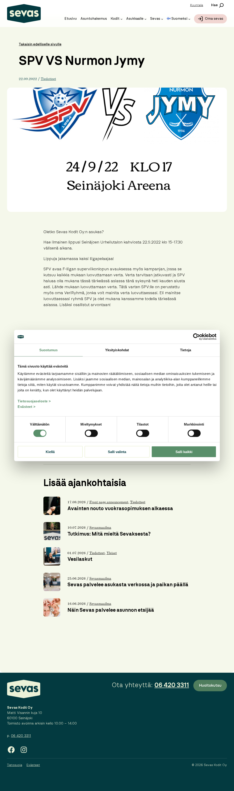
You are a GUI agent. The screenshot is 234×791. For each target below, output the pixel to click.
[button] (196, 5)
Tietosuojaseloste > (34, 401)
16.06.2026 (76, 604)
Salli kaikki (184, 452)
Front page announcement (108, 502)
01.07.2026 (76, 553)
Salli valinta (117, 452)
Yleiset (111, 553)
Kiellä (50, 452)
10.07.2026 (76, 528)
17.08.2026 (76, 502)
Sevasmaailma (100, 528)
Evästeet (33, 765)
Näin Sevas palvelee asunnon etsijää (110, 610)
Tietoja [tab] (185, 350)
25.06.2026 (76, 579)
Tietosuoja (14, 765)
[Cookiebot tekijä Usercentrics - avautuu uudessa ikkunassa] (196, 336)
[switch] (91, 433)
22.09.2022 (28, 79)
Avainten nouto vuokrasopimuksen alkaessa (120, 508)
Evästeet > (26, 406)
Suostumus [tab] (48, 350)
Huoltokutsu (210, 685)
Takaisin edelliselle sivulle (40, 44)
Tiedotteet (48, 79)
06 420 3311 (21, 736)
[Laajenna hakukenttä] (217, 5)
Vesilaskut (79, 559)
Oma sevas (214, 18)
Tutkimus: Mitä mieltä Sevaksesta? (109, 534)
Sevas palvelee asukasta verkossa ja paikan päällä (127, 584)
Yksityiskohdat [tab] (117, 350)
